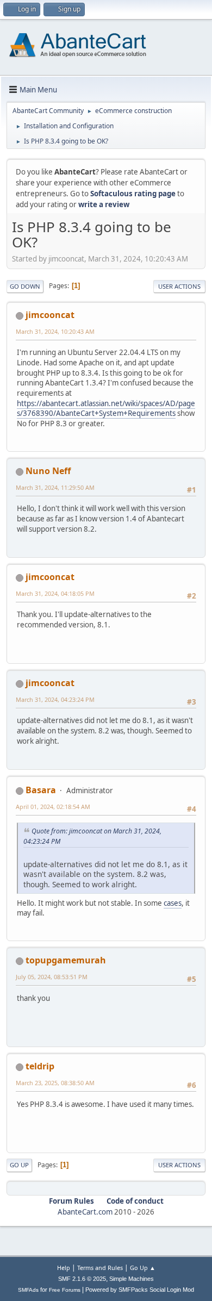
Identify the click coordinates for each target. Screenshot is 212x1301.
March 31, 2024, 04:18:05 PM (55, 593)
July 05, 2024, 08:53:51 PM (52, 977)
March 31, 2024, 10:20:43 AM (55, 331)
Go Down (25, 286)
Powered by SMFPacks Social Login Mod (139, 1289)
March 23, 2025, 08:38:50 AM (55, 1083)
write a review (103, 204)
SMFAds (28, 1290)
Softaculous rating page (133, 193)
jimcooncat (50, 315)
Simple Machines (131, 1278)
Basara (41, 790)
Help (63, 1267)
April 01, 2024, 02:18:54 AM (53, 806)
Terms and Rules (100, 1267)
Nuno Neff (48, 471)
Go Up (19, 1165)
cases (173, 903)
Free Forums (64, 1290)
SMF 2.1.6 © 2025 (82, 1278)
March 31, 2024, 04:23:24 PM (55, 699)
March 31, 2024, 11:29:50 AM (55, 487)
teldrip (40, 1066)
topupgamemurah (66, 960)
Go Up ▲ (142, 1267)
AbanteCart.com (85, 1212)
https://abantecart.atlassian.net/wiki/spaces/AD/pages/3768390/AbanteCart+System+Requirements (106, 409)
